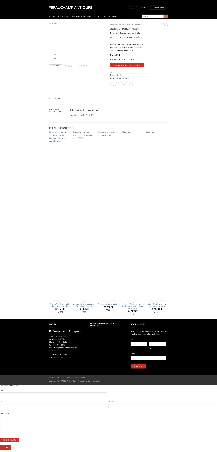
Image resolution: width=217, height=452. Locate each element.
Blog (114, 16)
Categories (62, 16)
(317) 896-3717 (157, 7)
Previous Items (54, 377)
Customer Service (67, 377)
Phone (112, 402)
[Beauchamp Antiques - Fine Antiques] (73, 6)
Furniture (120, 24)
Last (150, 348)
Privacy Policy (80, 377)
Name (133, 339)
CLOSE (5, 447)
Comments (4, 413)
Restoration (78, 16)
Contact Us (104, 16)
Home (52, 16)
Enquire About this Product (127, 65)
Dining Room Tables (134, 24)
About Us (91, 16)
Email (134, 353)
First (132, 348)
